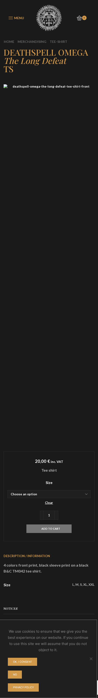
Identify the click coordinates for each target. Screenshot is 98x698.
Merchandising (32, 42)
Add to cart (50, 528)
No (15, 674)
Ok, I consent (22, 661)
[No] (90, 658)
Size (49, 482)
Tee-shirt (58, 42)
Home (9, 42)
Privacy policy (23, 687)
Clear (49, 503)
